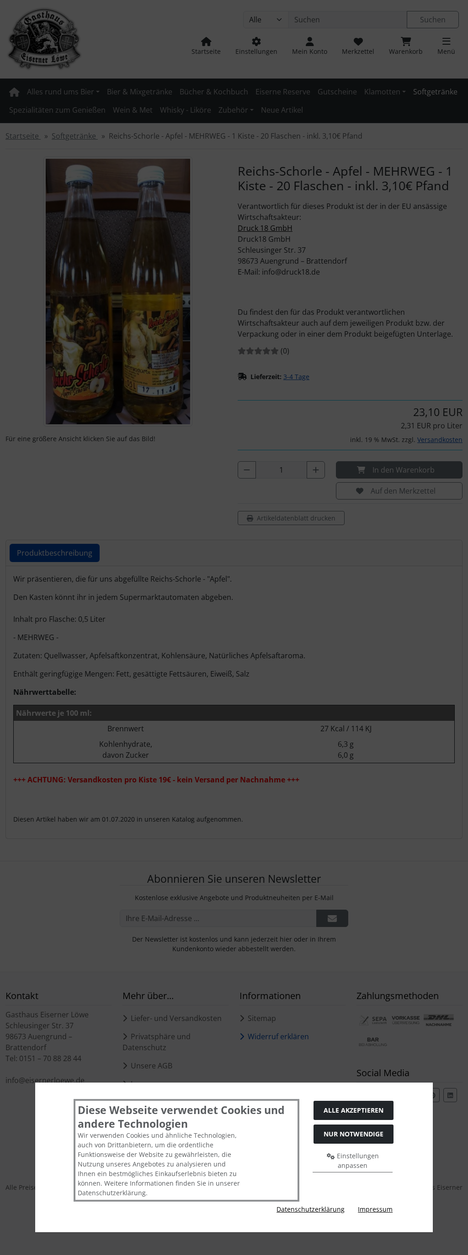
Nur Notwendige (353, 1134)
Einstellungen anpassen (357, 1160)
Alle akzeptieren (353, 1110)
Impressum (375, 1209)
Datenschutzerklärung (311, 1209)
